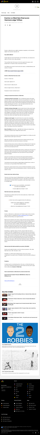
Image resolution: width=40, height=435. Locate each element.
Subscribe (3, 390)
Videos (8, 12)
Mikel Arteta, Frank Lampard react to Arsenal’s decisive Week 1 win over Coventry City (22, 304)
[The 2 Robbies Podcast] (20, 333)
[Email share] (10, 25)
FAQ (13, 426)
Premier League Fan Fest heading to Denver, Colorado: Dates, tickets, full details (22, 294)
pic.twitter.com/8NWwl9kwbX (20, 204)
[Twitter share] (7, 25)
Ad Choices (24, 426)
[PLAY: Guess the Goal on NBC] (20, 360)
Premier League (3, 12)
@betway (22, 202)
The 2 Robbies (13, 12)
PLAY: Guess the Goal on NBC (8, 371)
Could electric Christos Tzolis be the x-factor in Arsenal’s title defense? (21, 298)
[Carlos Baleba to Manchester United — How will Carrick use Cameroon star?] (4, 318)
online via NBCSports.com (23, 215)
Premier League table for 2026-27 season (16, 312)
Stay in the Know (4, 385)
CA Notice (10, 427)
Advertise (2, 426)
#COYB (26, 185)
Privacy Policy (29, 426)
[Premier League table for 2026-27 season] (4, 313)
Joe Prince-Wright (8, 22)
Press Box (21, 426)
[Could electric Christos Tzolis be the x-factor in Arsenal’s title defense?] (4, 299)
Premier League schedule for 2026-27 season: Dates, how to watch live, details (22, 309)
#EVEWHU (22, 185)
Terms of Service (14, 427)
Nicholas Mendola (10, 305)
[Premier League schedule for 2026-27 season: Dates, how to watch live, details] (4, 309)
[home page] (4, 2)
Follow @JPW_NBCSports (9, 280)
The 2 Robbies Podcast (6, 344)
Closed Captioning (9, 426)
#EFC (29, 185)
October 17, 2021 (24, 188)
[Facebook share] (5, 25)
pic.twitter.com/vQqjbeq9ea (20, 186)
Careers (5, 426)
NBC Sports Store (17, 426)
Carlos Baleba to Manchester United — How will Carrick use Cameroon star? (22, 317)
